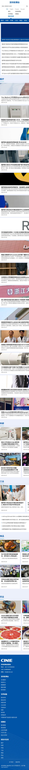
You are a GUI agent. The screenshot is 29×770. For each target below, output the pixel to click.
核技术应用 (11, 16)
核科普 (3, 712)
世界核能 (10, 14)
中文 (7, 9)
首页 (9, 11)
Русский (23, 9)
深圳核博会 (18, 11)
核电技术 (3, 715)
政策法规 (3, 702)
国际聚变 (3, 727)
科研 (7, 20)
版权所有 (18, 762)
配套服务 (3, 685)
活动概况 (3, 680)
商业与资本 (4, 735)
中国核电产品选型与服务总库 (9, 717)
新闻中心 (3, 682)
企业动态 (3, 705)
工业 (16, 20)
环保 (11, 20)
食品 (20, 20)
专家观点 (3, 707)
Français (17, 9)
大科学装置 (4, 730)
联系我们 (3, 690)
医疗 (2, 20)
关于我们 (11, 762)
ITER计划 (3, 732)
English (11, 9)
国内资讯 (3, 697)
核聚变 (17, 14)
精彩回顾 (3, 687)
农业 (25, 20)
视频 (2, 710)
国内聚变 (3, 725)
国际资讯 (3, 700)
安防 (2, 758)
